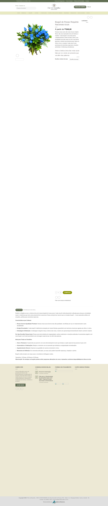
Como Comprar (69, 1)
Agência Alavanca (60, 501)
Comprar (67, 292)
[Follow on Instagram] (91, 1)
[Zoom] (17, 55)
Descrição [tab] (19, 309)
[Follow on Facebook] (90, 1)
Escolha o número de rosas (61, 59)
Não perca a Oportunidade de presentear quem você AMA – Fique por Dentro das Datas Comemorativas (46, 378)
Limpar (77, 56)
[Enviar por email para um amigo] (59, 297)
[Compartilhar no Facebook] (56, 297)
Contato (87, 1)
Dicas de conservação (45, 371)
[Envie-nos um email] (22, 389)
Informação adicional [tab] (29, 309)
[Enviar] (35, 8)
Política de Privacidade (79, 1)
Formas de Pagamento (59, 1)
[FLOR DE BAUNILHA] (54, 7)
